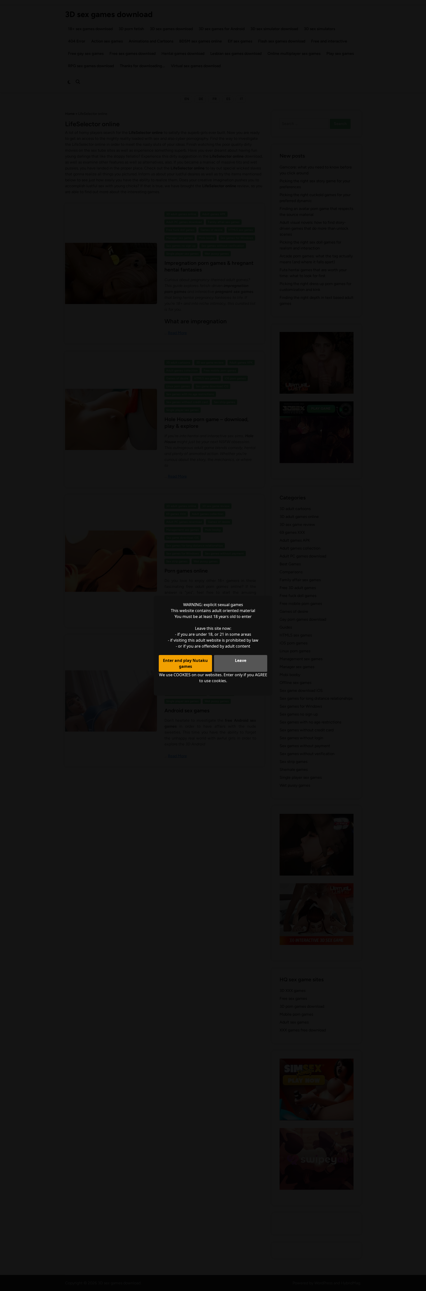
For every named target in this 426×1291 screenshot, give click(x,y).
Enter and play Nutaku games (185, 663)
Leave (240, 660)
